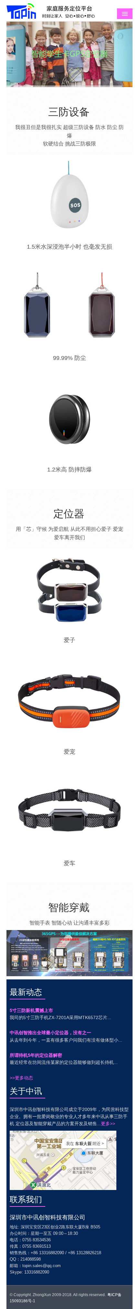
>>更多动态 (21, 1077)
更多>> (108, 1123)
